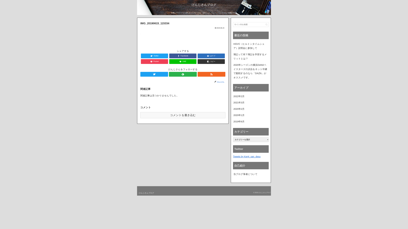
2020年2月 (238, 109)
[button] (266, 24)
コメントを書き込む (183, 115)
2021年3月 (238, 102)
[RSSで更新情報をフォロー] (211, 74)
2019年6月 (238, 121)
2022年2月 (238, 96)
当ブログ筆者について (245, 174)
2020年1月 (238, 115)
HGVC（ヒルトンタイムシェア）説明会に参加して (249, 46)
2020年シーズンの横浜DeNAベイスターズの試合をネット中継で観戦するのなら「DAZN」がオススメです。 (250, 71)
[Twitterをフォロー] (154, 74)
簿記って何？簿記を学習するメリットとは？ (250, 56)
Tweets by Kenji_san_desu (247, 156)
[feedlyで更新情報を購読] (183, 74)
